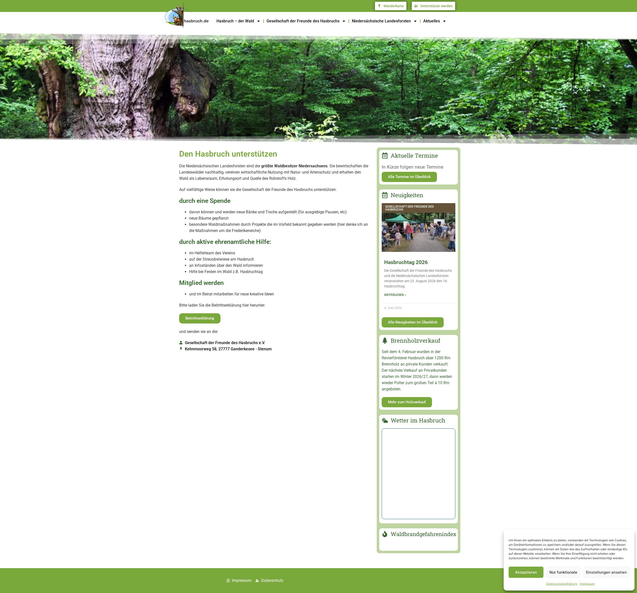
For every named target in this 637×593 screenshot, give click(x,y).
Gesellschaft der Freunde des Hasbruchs (302, 21)
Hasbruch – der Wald (235, 21)
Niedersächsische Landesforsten (381, 21)
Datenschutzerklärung (561, 584)
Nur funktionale (563, 572)
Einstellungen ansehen (606, 572)
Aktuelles (431, 21)
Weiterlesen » (395, 295)
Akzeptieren (526, 572)
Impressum (587, 584)
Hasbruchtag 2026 (406, 262)
